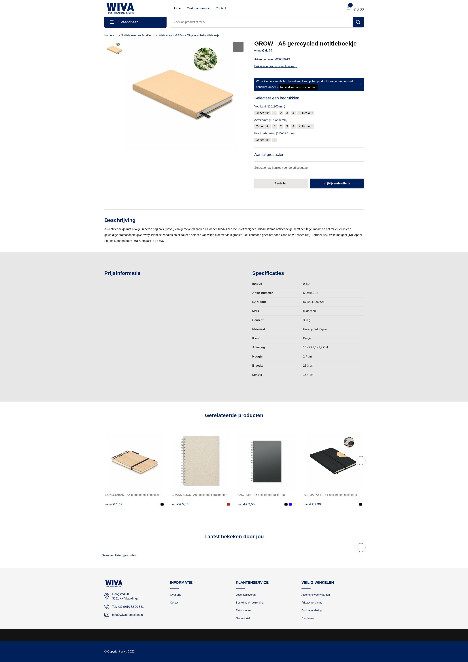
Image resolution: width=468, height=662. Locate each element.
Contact (221, 8)
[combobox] (261, 22)
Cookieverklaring (311, 610)
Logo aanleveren (246, 594)
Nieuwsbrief (243, 618)
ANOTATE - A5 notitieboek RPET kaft (262, 494)
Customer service (198, 8)
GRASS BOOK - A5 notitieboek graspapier (199, 494)
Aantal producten (269, 154)
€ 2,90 (312, 504)
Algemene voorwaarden (315, 594)
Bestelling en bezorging (249, 602)
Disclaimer (307, 618)
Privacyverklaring (311, 602)
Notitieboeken (164, 35)
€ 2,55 (246, 504)
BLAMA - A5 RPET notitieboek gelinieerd (330, 494)
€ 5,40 (179, 504)
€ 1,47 (113, 504)
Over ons (175, 594)
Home (177, 8)
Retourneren (243, 610)
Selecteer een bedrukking (276, 98)
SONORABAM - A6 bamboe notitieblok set (132, 494)
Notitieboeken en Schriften (136, 35)
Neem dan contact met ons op (298, 87)
